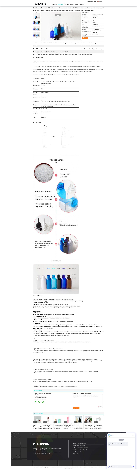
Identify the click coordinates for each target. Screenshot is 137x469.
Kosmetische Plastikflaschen (47, 386)
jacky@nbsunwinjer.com (82, 447)
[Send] (133, 466)
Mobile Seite (76, 453)
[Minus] (133, 435)
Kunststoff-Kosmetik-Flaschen (51, 7)
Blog (76, 4)
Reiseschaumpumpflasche (59, 386)
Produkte (60, 4)
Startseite (54, 4)
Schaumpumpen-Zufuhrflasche (71, 386)
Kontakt (72, 4)
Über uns (66, 4)
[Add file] (109, 466)
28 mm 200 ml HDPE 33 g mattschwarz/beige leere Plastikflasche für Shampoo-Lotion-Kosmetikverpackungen (78, 428)
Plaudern (81, 4)
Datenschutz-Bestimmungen (40, 467)
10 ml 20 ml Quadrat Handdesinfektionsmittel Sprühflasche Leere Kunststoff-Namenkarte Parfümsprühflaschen (68, 427)
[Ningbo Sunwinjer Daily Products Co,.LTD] (41, 4)
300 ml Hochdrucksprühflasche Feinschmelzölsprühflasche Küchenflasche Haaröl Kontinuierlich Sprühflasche (58, 428)
